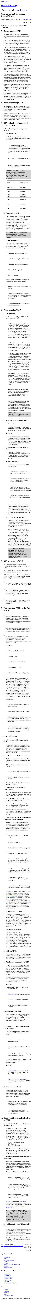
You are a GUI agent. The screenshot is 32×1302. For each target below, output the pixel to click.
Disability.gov (7, 1275)
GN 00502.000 (12, 1071)
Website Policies (8, 1267)
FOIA (5, 1258)
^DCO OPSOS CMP (11, 896)
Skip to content (4, 1)
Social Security (9, 5)
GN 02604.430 (12, 999)
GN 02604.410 (12, 994)
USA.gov (6, 1281)
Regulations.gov (8, 1280)
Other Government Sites (10, 1283)
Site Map (6, 1266)
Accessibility (7, 1257)
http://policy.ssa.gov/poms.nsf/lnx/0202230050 (12, 1246)
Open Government (9, 1260)
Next (30, 19)
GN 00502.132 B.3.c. (13, 1079)
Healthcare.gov (8, 1277)
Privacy (6, 1263)
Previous (25, 19)
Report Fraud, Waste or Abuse (12, 1264)
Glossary (6, 1261)
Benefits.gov (7, 1274)
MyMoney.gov (8, 1278)
